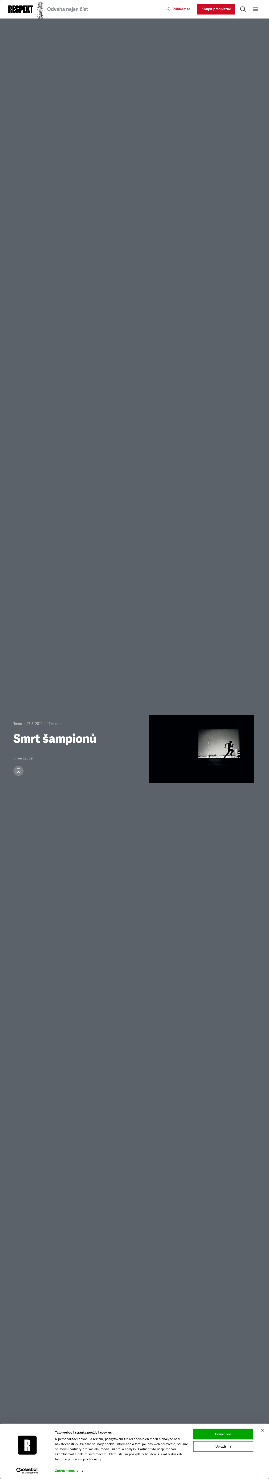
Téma (17, 724)
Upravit (220, 1446)
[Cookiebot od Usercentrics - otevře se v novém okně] (27, 1471)
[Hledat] (243, 9)
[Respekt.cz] (20, 9)
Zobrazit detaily (66, 1470)
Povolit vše (223, 1434)
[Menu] (256, 9)
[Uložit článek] (18, 771)
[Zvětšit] (201, 749)
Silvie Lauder (23, 758)
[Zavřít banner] (262, 1430)
